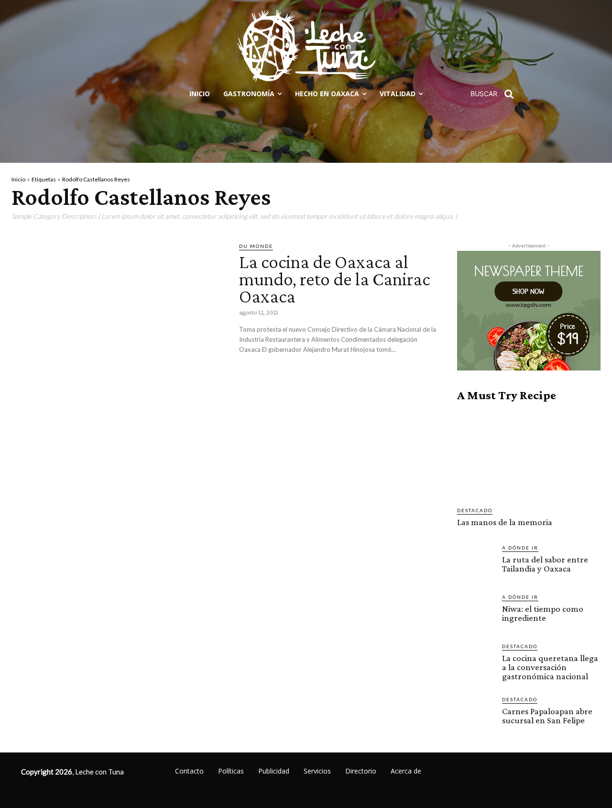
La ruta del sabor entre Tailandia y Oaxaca (545, 563)
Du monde (256, 246)
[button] (495, 93)
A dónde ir (520, 547)
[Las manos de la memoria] (529, 454)
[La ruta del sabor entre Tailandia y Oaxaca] (475, 562)
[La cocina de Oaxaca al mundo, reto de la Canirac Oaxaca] (118, 304)
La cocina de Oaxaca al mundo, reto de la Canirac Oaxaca (334, 279)
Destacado (474, 510)
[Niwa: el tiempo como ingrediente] (475, 611)
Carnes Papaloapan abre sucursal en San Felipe (547, 715)
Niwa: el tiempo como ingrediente (542, 613)
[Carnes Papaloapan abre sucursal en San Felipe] (475, 714)
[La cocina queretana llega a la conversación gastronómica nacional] (475, 661)
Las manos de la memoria (504, 522)
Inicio (18, 179)
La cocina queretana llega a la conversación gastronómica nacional (550, 667)
